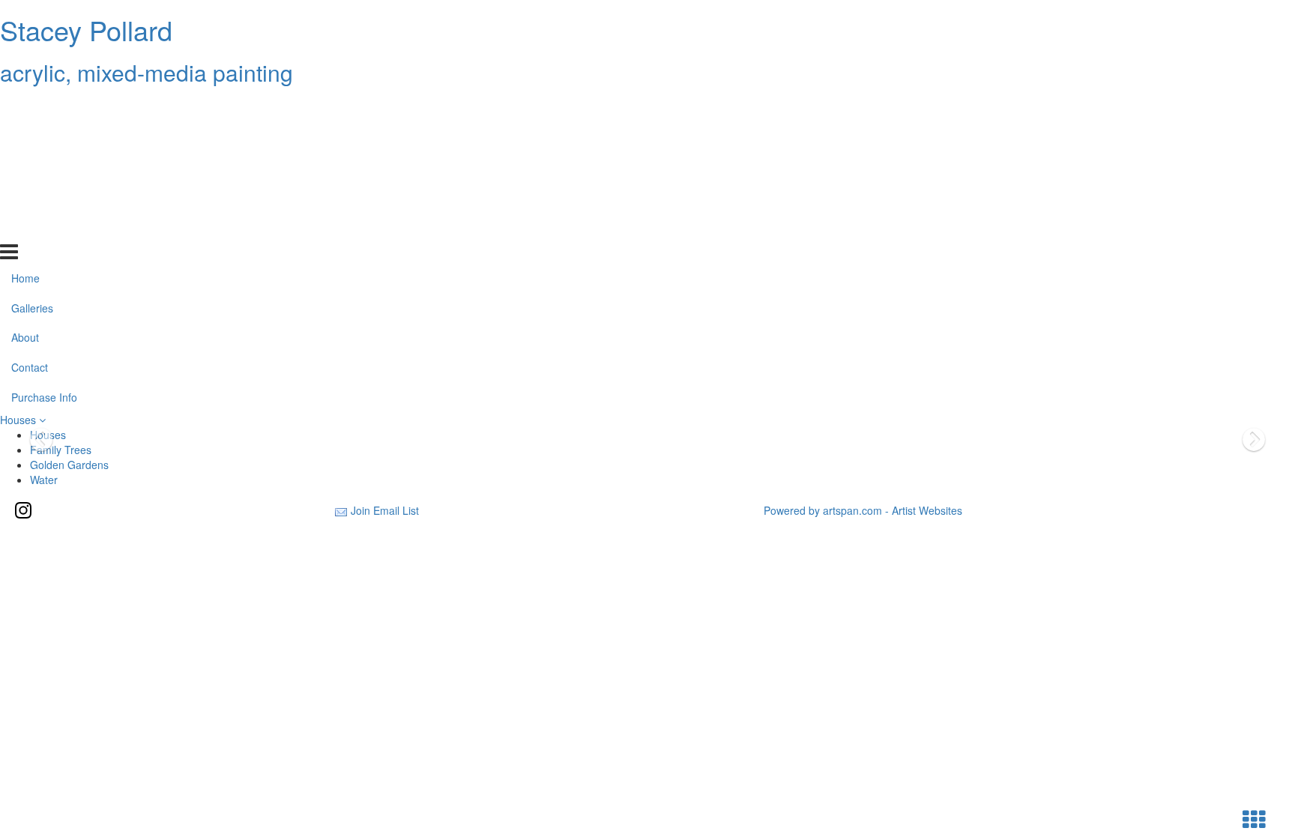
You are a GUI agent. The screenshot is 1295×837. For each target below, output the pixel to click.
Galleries (32, 137)
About (25, 167)
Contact (29, 197)
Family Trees (60, 449)
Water (44, 479)
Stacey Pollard (86, 29)
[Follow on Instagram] (23, 510)
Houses (19, 419)
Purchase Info (44, 227)
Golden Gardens (69, 464)
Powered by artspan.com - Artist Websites (863, 510)
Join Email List (385, 510)
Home (25, 107)
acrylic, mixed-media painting (146, 72)
